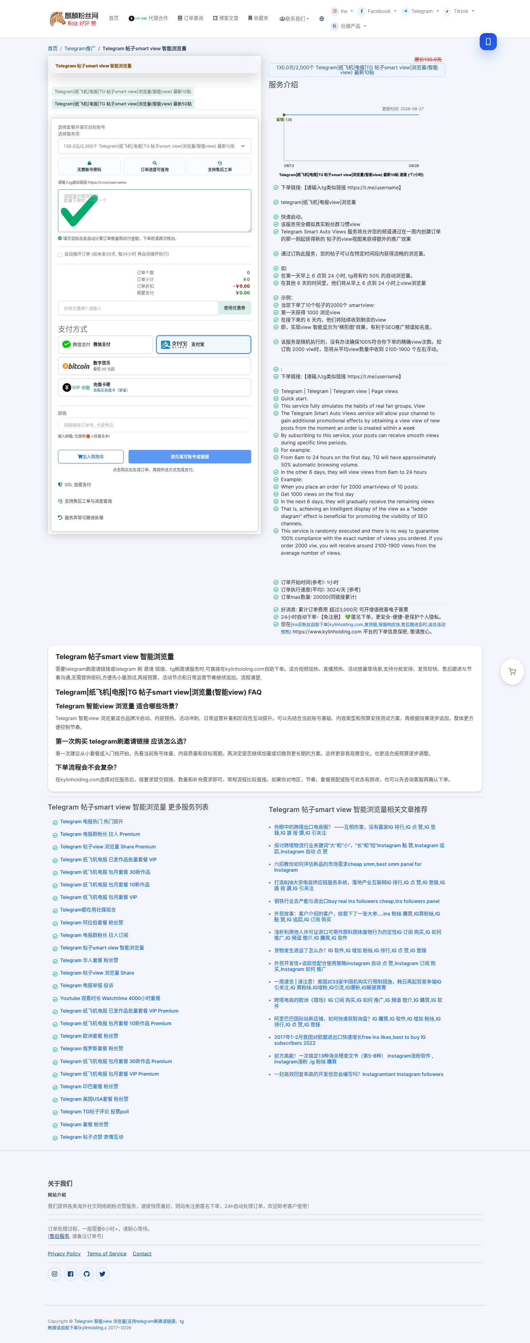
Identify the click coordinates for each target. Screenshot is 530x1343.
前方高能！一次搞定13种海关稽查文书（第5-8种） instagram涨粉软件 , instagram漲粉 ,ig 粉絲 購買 (353, 1059)
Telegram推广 (80, 48)
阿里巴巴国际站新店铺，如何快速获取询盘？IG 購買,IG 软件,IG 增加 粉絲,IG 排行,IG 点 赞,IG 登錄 (357, 1022)
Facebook (379, 11)
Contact (142, 1254)
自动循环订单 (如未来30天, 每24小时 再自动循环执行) (116, 254)
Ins (344, 11)
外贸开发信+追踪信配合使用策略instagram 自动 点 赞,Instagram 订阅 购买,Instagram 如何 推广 (355, 966)
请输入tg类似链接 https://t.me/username (92, 182)
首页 (53, 48)
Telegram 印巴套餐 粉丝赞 (89, 1086)
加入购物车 (93, 456)
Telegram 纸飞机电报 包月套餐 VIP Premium (109, 1074)
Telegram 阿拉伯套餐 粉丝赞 (91, 922)
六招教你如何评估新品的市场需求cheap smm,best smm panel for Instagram (347, 867)
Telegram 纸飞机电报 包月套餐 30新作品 (105, 872)
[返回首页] (73, 18)
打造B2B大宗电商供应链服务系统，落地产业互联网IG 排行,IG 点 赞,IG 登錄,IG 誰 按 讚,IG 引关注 (359, 885)
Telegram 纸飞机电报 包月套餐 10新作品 (105, 884)
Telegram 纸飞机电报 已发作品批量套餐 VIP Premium (119, 1011)
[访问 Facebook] (70, 1274)
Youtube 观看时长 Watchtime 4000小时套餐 (110, 998)
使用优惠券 (234, 307)
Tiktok (461, 11)
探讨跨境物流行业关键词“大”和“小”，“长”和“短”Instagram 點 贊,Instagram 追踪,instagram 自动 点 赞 (359, 848)
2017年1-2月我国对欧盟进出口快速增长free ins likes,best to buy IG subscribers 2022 (350, 1040)
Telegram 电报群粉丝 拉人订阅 (94, 935)
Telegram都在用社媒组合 (88, 910)
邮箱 (62, 413)
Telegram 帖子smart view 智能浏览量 (102, 948)
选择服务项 (68, 134)
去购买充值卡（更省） (111, 390)
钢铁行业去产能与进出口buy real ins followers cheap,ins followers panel (357, 901)
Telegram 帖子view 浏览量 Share (97, 973)
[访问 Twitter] (102, 1274)
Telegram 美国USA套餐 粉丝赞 (94, 1099)
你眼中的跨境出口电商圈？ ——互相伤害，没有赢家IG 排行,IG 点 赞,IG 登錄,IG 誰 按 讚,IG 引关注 (355, 830)
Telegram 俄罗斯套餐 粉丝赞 (91, 1048)
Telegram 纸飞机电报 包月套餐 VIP (98, 897)
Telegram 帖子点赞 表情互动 (91, 1137)
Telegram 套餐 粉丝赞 (84, 1124)
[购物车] (512, 671)
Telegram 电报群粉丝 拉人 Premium (100, 834)
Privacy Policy (64, 1254)
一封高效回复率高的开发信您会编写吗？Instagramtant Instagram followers (359, 1074)
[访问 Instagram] (54, 1274)
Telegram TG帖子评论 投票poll (94, 1111)
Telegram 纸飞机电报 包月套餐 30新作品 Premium (116, 1061)
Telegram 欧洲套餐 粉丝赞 (89, 1036)
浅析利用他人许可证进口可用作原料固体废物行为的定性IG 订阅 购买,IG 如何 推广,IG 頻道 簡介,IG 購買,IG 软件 (357, 935)
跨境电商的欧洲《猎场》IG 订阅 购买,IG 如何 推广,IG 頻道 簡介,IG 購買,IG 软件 (358, 1003)
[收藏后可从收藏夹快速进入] (488, 41)
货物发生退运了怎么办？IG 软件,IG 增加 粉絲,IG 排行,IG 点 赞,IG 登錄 (350, 950)
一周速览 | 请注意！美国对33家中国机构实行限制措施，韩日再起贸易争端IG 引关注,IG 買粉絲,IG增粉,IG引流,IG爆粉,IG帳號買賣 (357, 984)
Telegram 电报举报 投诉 (86, 985)
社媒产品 (346, 26)
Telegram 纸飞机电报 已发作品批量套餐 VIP (108, 859)
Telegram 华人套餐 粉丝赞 (89, 960)
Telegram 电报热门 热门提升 (91, 821)
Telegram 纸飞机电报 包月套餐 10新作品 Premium (115, 1023)
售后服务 (59, 1236)
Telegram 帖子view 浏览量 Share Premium (108, 846)
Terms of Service (106, 1254)
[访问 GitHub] (86, 1274)
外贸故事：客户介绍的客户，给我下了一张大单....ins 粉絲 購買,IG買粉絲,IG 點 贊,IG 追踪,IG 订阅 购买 (357, 916)
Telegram (422, 11)
